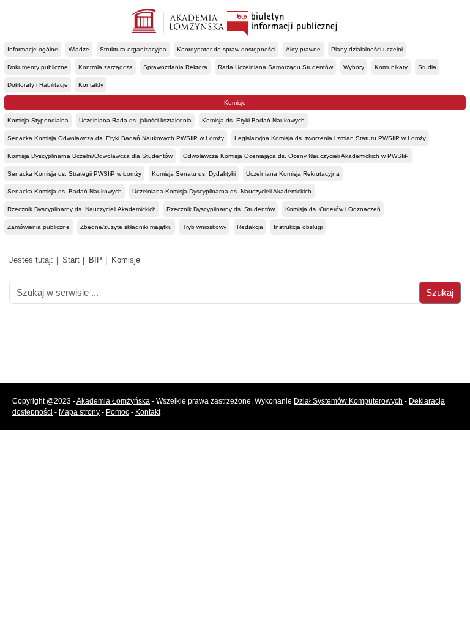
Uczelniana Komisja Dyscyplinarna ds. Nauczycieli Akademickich (221, 191)
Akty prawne (303, 49)
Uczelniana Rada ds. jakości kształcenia (135, 120)
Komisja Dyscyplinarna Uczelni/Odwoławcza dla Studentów (90, 155)
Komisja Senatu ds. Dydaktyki (194, 173)
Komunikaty (391, 67)
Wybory (353, 67)
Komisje (235, 102)
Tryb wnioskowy (204, 226)
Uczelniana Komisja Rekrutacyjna (293, 173)
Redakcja (250, 226)
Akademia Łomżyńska (113, 401)
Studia (427, 67)
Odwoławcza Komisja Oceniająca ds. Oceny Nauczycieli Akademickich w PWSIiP (296, 155)
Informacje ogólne (32, 49)
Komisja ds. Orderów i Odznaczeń (333, 209)
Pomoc (117, 412)
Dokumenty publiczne (37, 67)
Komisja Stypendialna (38, 120)
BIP (95, 260)
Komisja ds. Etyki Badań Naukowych (253, 120)
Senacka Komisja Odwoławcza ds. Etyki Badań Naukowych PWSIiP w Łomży (115, 138)
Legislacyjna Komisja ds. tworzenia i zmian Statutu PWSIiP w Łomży (330, 138)
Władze (79, 49)
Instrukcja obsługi (298, 226)
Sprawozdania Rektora (175, 67)
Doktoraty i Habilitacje (37, 84)
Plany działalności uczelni (367, 49)
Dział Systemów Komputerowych (348, 401)
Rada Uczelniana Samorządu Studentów (275, 67)
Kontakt (147, 412)
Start (71, 260)
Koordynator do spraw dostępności (226, 49)
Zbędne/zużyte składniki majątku (126, 226)
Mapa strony (79, 412)
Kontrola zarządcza (105, 67)
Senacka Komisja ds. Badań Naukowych (64, 191)
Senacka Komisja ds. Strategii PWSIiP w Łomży (74, 173)
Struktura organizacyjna (133, 49)
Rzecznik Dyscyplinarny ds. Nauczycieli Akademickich (81, 209)
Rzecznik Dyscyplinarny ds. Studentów (220, 209)
